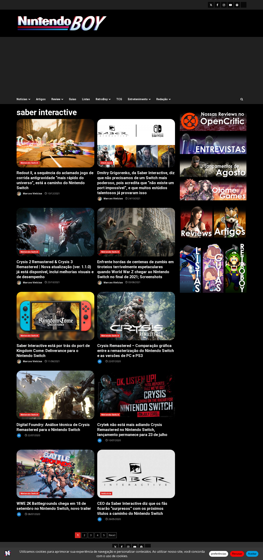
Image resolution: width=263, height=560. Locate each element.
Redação (162, 99)
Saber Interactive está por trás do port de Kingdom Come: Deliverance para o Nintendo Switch (55, 316)
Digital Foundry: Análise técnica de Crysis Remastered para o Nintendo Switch (55, 395)
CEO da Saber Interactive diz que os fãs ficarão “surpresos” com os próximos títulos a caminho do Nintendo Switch (136, 474)
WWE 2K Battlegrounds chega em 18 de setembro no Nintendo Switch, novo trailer (55, 474)
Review (55, 99)
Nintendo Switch (29, 162)
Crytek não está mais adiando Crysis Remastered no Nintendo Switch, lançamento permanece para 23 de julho (136, 395)
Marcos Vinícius (32, 193)
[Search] (241, 99)
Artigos (41, 99)
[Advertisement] (131, 66)
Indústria (106, 493)
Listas (86, 99)
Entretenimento (138, 99)
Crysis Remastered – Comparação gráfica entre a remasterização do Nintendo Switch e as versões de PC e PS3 (136, 316)
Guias (72, 99)
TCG (119, 99)
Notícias (22, 99)
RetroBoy (102, 99)
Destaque (106, 162)
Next (112, 535)
